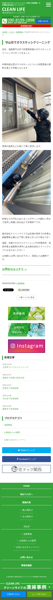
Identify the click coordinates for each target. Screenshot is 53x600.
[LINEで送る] (24, 289)
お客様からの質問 (12, 432)
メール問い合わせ (39, 594)
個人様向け (27, 510)
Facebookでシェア (27, 459)
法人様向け (27, 516)
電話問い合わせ (14, 594)
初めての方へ (26, 494)
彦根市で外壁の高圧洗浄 (13, 376)
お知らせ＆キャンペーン (15, 440)
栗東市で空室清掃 (10, 407)
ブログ (11, 32)
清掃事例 (19, 32)
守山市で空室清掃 (10, 397)
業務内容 (26, 502)
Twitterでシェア (27, 450)
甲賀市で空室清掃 (10, 386)
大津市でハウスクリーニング (15, 365)
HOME (4, 32)
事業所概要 (26, 565)
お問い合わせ (26, 557)
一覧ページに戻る (26, 297)
